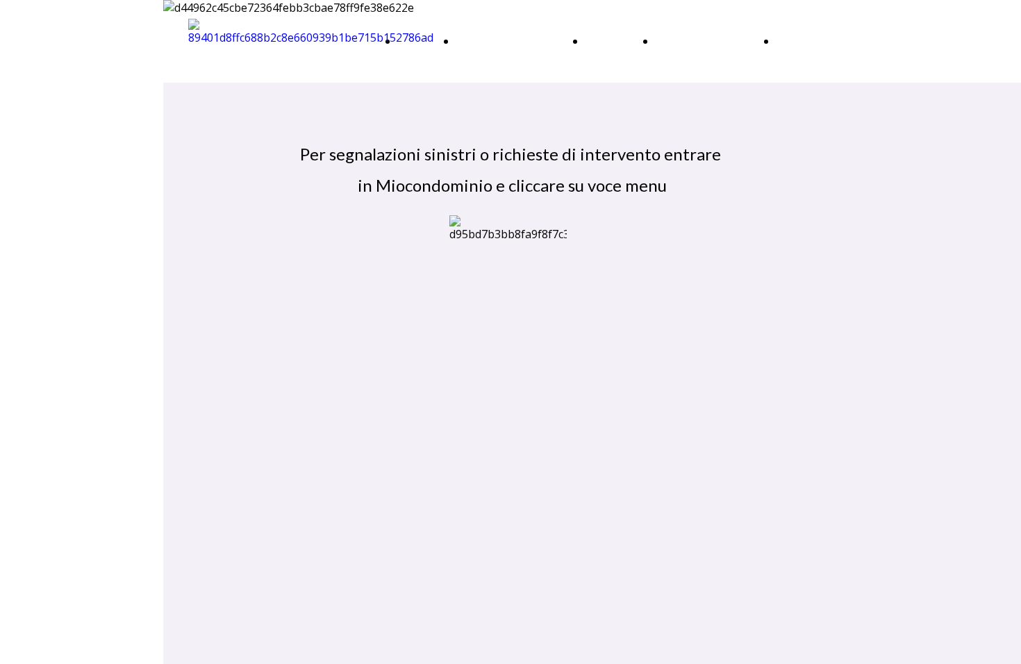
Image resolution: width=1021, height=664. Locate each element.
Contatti (799, 40)
